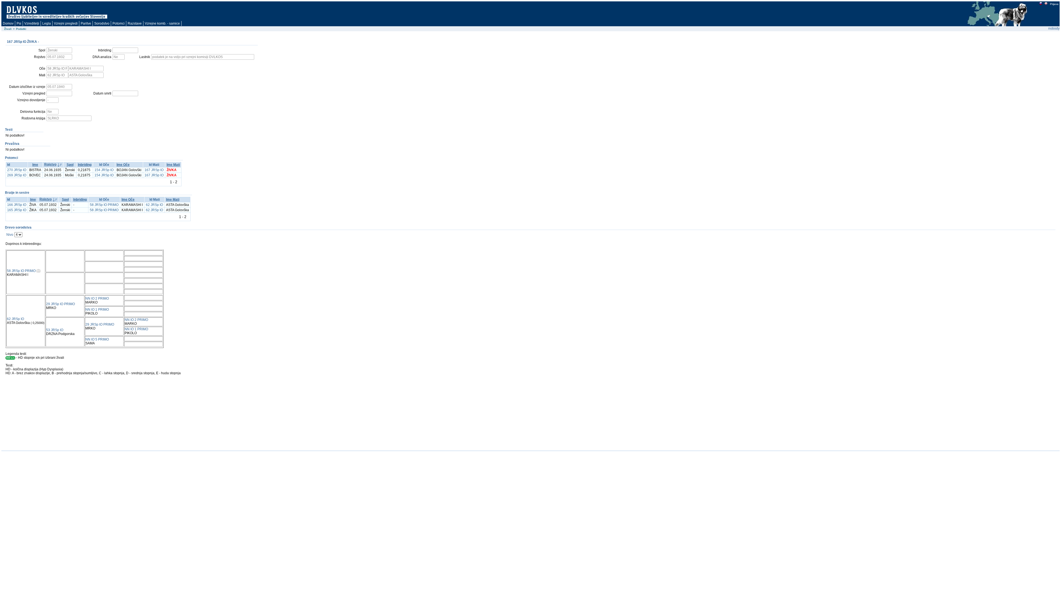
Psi (19, 23)
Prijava (1054, 4)
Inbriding (84, 165)
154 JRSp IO (104, 170)
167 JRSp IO (154, 170)
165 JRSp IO (16, 210)
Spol (70, 165)
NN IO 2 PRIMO (97, 298)
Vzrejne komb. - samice (162, 23)
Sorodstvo (101, 23)
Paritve (86, 23)
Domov (8, 23)
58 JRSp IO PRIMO (104, 205)
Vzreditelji (31, 23)
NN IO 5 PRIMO (97, 339)
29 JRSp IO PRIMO (60, 304)
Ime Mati (173, 165)
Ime (35, 165)
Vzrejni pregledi (66, 23)
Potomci (118, 23)
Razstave (135, 23)
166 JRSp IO (16, 205)
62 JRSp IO (154, 205)
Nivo (9, 235)
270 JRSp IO (16, 170)
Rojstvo (50, 164)
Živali (8, 28)
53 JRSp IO (54, 330)
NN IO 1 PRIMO (97, 309)
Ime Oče (123, 165)
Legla (46, 23)
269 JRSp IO (16, 175)
